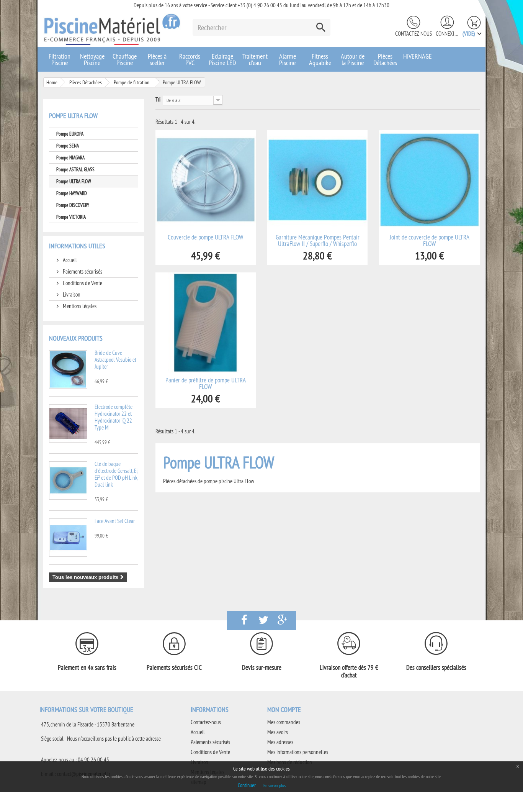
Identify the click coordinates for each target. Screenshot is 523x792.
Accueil (69, 260)
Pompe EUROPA (69, 134)
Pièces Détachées (385, 59)
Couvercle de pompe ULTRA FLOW (205, 237)
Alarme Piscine (287, 59)
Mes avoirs (277, 732)
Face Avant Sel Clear (115, 521)
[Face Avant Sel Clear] (68, 537)
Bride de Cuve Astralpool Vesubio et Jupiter (115, 359)
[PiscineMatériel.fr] (112, 29)
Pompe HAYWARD (71, 193)
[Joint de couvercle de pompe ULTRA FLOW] (429, 180)
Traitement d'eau (255, 59)
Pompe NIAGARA (70, 157)
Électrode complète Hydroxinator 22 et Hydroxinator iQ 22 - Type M (114, 417)
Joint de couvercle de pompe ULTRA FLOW (429, 240)
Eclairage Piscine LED (222, 59)
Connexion (447, 33)
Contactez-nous (413, 33)
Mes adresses (280, 742)
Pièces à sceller (157, 59)
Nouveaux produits (76, 338)
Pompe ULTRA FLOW (73, 181)
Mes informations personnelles (297, 752)
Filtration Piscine (59, 59)
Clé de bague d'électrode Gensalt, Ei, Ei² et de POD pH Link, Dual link (116, 474)
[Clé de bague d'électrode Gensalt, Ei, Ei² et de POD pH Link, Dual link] (68, 480)
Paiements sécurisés (82, 271)
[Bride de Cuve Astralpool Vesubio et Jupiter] (68, 369)
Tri (157, 99)
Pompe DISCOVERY (72, 205)
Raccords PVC (189, 59)
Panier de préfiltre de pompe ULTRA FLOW (205, 383)
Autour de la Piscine (352, 59)
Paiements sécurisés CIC (174, 667)
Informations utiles (77, 245)
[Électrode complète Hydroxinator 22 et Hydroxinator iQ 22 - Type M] (68, 423)
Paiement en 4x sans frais (87, 667)
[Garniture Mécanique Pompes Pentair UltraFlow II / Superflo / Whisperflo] (317, 180)
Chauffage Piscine (125, 59)
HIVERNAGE (417, 56)
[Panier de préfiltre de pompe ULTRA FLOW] (205, 322)
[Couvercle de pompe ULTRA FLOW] (205, 180)
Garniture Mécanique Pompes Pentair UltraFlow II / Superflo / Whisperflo (318, 240)
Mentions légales (79, 306)
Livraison (71, 294)
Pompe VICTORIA (71, 217)
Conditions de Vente (82, 283)
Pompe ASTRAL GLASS (75, 169)
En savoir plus (274, 785)
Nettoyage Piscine (92, 59)
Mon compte (284, 709)
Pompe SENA (67, 146)
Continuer (247, 785)
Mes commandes (283, 722)
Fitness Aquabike (320, 59)
